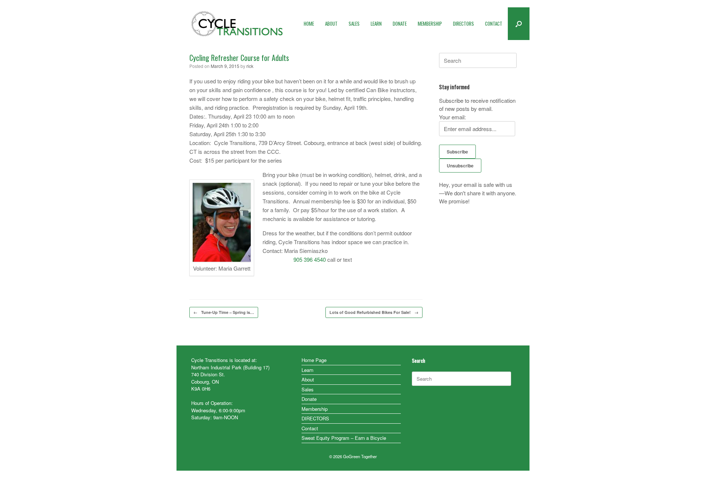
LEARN (376, 23)
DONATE (400, 23)
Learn (307, 369)
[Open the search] (519, 23)
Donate (309, 398)
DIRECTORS (463, 23)
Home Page (314, 359)
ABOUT (331, 23)
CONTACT (493, 23)
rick (249, 66)
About (308, 379)
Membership (315, 408)
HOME (309, 23)
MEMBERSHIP (430, 23)
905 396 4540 (309, 259)
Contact (310, 428)
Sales (308, 389)
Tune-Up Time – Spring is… (223, 312)
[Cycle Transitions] (237, 23)
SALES (354, 23)
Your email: (452, 117)
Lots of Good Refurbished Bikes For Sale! (373, 312)
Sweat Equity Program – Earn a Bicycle (344, 437)
